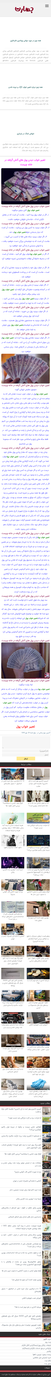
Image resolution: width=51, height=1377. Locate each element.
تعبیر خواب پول (25, 726)
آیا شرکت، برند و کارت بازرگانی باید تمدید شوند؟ (38, 826)
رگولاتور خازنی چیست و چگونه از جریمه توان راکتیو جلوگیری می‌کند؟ (38, 848)
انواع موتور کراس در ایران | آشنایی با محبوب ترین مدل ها (38, 893)
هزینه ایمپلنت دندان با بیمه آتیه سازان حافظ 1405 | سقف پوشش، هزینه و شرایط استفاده (13, 828)
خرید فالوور (47, 1339)
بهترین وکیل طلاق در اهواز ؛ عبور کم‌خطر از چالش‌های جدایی (38, 959)
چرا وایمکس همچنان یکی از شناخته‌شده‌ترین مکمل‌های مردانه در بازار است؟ (13, 916)
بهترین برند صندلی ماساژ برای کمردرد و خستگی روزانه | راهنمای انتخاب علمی (12, 1094)
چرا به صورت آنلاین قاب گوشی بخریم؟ (13, 893)
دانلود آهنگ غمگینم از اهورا (13, 847)
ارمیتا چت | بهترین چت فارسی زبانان (13, 871)
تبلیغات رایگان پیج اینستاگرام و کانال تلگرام (36, 1345)
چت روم (48, 1342)
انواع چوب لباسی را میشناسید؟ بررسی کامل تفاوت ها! (13, 804)
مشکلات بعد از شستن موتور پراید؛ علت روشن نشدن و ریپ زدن (13, 1026)
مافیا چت (48, 1360)
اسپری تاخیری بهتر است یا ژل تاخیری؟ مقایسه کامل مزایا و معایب (38, 783)
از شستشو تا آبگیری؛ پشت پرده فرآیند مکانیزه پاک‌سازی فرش (12, 1004)
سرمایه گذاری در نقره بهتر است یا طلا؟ (38, 981)
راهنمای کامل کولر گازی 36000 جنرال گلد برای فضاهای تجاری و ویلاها (12, 983)
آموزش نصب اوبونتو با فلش (38, 1025)
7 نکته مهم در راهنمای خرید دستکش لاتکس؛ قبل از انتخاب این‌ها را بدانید (38, 1094)
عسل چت (47, 1363)
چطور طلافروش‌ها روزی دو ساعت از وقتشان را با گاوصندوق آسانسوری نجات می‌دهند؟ (38, 872)
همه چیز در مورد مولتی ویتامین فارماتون (25, 40)
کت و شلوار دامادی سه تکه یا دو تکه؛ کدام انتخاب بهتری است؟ (38, 804)
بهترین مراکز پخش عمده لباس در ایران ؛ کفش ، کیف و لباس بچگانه (38, 1048)
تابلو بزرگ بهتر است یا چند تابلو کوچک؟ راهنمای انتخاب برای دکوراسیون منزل (13, 961)
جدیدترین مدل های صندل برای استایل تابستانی (12, 1070)
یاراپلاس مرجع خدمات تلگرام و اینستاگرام (36, 1348)
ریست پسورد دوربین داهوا (42, 1354)
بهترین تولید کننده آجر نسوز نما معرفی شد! (38, 919)
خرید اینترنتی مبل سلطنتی (42, 1357)
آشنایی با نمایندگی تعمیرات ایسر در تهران (12, 937)
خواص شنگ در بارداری (25, 133)
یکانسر (49, 1351)
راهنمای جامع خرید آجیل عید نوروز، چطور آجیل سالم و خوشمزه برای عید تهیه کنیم (38, 1072)
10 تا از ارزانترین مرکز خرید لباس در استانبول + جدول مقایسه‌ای (12, 782)
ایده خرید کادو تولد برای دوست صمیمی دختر (13, 1049)
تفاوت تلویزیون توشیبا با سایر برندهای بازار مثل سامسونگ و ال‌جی (38, 1005)
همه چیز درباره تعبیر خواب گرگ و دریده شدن (25, 87)
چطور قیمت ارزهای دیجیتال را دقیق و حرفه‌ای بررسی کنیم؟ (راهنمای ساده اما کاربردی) (38, 939)
